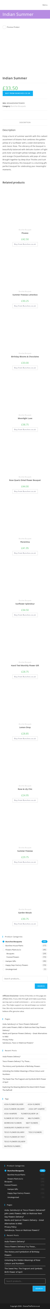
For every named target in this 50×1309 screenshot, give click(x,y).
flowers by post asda (14, 1118)
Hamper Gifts (10, 961)
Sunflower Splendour (25, 603)
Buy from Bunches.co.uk (17, 93)
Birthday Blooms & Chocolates (25, 356)
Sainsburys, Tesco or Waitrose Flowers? (18, 1043)
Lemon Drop (25, 727)
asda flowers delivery (14, 1109)
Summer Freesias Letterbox (25, 294)
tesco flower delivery (14, 1132)
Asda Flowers (34, 1104)
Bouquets (10, 953)
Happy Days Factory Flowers (16, 965)
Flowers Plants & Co (13, 949)
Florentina (25, 542)
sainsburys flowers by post (16, 1127)
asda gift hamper (36, 1109)
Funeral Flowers (13, 957)
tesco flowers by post (14, 1137)
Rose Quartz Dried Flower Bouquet (25, 480)
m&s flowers (34, 1118)
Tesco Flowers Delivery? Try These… (17, 1061)
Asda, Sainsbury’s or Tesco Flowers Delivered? (20, 1024)
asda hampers (10, 1114)
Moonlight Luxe (25, 418)
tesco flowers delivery (14, 1141)
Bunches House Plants (14, 945)
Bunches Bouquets (18, 106)
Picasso (25, 233)
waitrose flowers (12, 1146)
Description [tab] (25, 122)
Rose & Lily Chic (25, 789)
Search (41, 986)
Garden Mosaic (25, 912)
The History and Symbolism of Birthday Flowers (21, 1066)
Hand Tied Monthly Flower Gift (25, 665)
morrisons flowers (13, 1123)
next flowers (32, 1123)
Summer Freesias (25, 851)
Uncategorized (11, 969)
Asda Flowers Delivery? (12, 1056)
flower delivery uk (29, 1114)
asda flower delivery (14, 1104)
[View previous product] (4, 27)
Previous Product (13, 27)
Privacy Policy (8, 1039)
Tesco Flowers (35, 1132)
